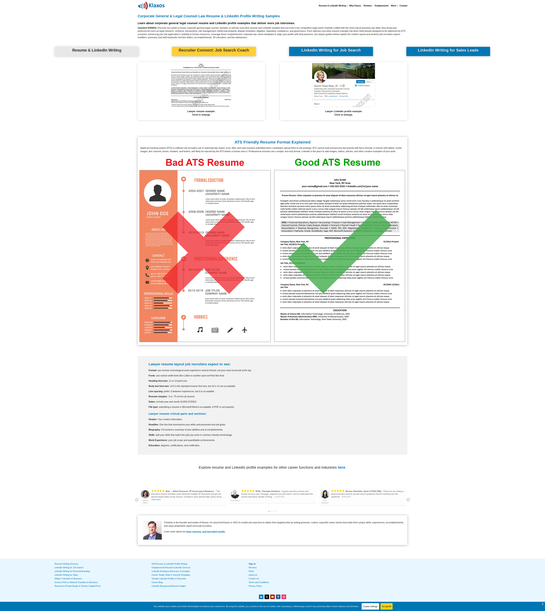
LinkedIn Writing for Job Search (331, 50)
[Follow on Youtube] (272, 597)
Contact (403, 6)
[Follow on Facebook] (278, 597)
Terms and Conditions (259, 582)
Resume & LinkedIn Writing (332, 6)
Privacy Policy (255, 586)
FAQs (251, 571)
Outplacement (381, 6)
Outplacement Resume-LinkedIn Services (171, 567)
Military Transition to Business (68, 578)
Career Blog (157, 582)
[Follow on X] (267, 597)
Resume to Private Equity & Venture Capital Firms (77, 586)
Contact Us (254, 578)
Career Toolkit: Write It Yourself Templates (171, 575)
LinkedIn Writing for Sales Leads (448, 50)
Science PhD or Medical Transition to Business (76, 582)
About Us (253, 575)
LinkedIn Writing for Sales (66, 575)
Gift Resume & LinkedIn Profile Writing (169, 564)
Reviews (368, 6)
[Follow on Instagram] (284, 597)
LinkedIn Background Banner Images (169, 586)
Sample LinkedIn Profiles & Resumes (169, 578)
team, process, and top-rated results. (205, 531)
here (341, 467)
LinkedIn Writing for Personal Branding (72, 571)
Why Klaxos (355, 6)
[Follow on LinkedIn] (261, 597)
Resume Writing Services (66, 564)
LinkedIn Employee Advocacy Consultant (171, 571)
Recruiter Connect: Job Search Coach (214, 50)
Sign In (252, 564)
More (393, 6)
